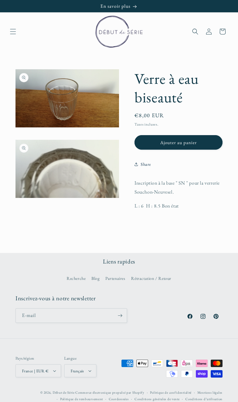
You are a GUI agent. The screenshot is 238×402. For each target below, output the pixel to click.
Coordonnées (119, 399)
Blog (95, 278)
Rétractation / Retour (151, 278)
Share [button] (146, 164)
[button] (13, 31)
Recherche (76, 278)
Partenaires (115, 278)
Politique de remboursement (81, 399)
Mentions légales (210, 392)
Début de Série (64, 392)
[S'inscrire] (120, 315)
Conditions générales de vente (156, 399)
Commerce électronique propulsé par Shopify (109, 392)
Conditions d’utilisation (204, 399)
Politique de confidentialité (171, 392)
